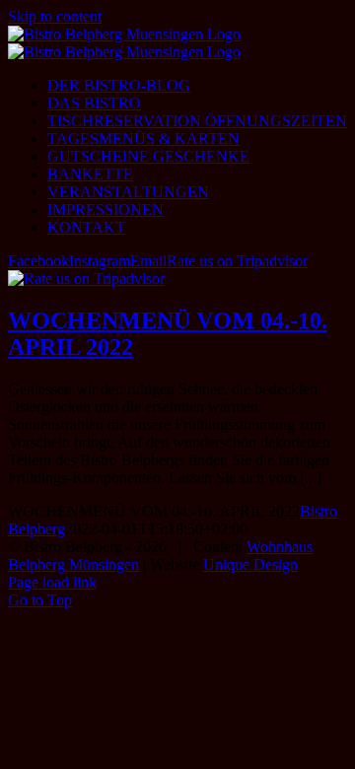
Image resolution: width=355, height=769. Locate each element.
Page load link (52, 582)
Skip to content (55, 16)
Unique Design (250, 564)
